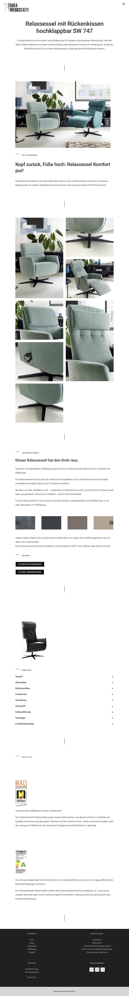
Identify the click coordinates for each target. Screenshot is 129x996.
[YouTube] (97, 969)
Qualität (32, 952)
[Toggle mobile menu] (124, 4)
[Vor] (111, 523)
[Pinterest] (91, 969)
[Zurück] (17, 523)
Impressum (97, 939)
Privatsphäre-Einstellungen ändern (97, 946)
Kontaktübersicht (32, 972)
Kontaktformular (31, 969)
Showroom (32, 977)
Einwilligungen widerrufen (97, 952)
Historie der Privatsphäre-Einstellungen (97, 949)
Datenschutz (97, 943)
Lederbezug (32, 946)
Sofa (32, 939)
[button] (64, 677)
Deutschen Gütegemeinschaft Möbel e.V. (66, 825)
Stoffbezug (32, 949)
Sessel (31, 943)
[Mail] (103, 969)
